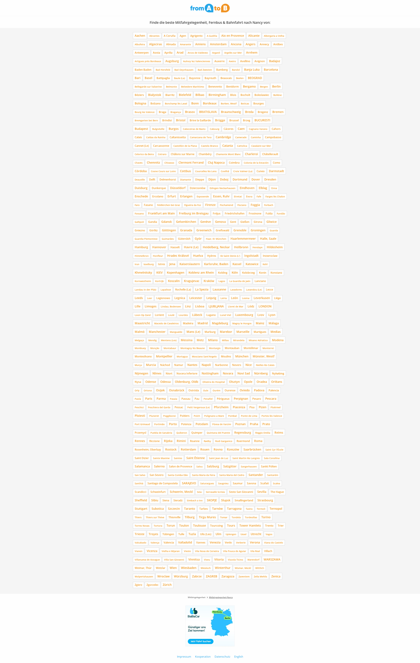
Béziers (139, 95)
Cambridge (223, 137)
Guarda (274, 230)
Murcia (151, 365)
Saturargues (207, 483)
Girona (258, 222)
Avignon (259, 61)
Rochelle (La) (183, 289)
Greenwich (203, 230)
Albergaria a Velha (274, 35)
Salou (199, 466)
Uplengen (231, 534)
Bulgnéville (158, 129)
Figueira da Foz (192, 205)
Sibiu (154, 500)
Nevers (236, 365)
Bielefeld (185, 95)
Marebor (226, 332)
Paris (148, 398)
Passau (185, 399)
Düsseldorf (178, 188)
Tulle (181, 534)
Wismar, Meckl (243, 568)
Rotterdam (188, 449)
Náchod (165, 365)
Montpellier (164, 356)
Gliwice (271, 222)
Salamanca (142, 466)
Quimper (196, 432)
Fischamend (226, 205)
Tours (231, 525)
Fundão (281, 213)
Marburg (210, 332)
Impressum (184, 656)
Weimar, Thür (143, 568)
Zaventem (244, 576)
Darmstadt (276, 171)
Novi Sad (243, 373)
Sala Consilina (272, 458)
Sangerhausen (249, 466)
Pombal (232, 415)
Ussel (243, 534)
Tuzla (192, 534)
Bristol (180, 120)
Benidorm (232, 86)
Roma (258, 441)
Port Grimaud (142, 424)
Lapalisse (166, 289)
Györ (198, 238)
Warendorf (253, 559)
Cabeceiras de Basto (194, 129)
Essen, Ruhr (221, 196)
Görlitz (153, 230)
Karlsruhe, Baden (216, 264)
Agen (183, 36)
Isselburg (149, 264)
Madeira (188, 323)
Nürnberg (261, 373)
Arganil (216, 52)
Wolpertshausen (144, 576)
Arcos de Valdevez (198, 52)
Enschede (141, 196)
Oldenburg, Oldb (186, 382)
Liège (277, 298)
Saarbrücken (252, 449)
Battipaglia (163, 78)
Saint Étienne (195, 458)
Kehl (265, 264)
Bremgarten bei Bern (146, 120)
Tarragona (234, 508)
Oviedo (245, 390)
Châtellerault (270, 154)
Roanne (195, 441)
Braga (162, 112)
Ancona (236, 44)
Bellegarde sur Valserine (148, 86)
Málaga (274, 323)
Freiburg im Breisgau (194, 213)
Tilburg (190, 517)
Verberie (241, 542)
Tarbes (203, 509)
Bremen (278, 112)
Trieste (139, 534)
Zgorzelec (152, 585)
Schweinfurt (158, 492)
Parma (161, 398)
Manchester (157, 332)
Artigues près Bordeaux (148, 61)
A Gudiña (212, 35)
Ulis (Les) (205, 534)
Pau (197, 399)
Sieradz (178, 500)
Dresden (270, 179)
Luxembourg (244, 315)
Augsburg (172, 61)
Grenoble (239, 230)
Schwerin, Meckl (181, 492)
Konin (262, 272)
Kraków (209, 281)
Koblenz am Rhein (201, 272)
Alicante (254, 35)
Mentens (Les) (169, 340)
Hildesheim (275, 247)
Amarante (185, 44)
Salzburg (213, 466)
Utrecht (256, 534)
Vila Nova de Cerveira (207, 551)
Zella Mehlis (260, 576)
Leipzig (211, 298)
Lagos (222, 281)
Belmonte (171, 86)
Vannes (200, 542)
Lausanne (219, 289)
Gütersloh (184, 239)
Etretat (238, 196)
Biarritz (170, 95)
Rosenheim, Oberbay (148, 449)
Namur (178, 365)
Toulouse (199, 525)
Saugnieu (223, 483)
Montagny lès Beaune (192, 348)
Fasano (148, 205)
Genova (220, 222)
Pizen (262, 407)
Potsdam (202, 424)
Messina (186, 340)
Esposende (203, 196)
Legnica (179, 298)
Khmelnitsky (143, 272)
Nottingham (210, 373)
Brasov (190, 112)
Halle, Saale (268, 238)
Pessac (179, 407)
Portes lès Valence (272, 415)
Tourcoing (216, 525)
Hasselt (175, 247)
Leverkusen (262, 298)
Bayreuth (210, 78)
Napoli (206, 365)
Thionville (174, 517)
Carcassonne (161, 146)
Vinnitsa (194, 559)
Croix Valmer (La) (242, 171)
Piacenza (239, 407)
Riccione (154, 441)
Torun (171, 525)
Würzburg (181, 576)
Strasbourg (265, 500)
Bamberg (222, 69)
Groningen (258, 230)
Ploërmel (276, 407)
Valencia (169, 542)
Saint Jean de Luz (218, 458)
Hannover (159, 247)
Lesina (245, 298)
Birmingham (217, 95)
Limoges (151, 306)
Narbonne (221, 365)
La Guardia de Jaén (239, 281)
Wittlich (259, 568)
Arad (180, 52)
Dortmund (240, 179)
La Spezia (201, 289)
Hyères (211, 256)
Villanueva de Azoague (147, 559)
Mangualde (176, 331)
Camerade (241, 137)
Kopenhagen (175, 272)
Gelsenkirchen (186, 222)
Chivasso (169, 162)
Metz (200, 340)
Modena (278, 340)
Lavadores (236, 289)
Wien (173, 568)
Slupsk (225, 500)
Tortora (158, 525)
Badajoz (274, 61)
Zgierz (138, 585)
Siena (165, 500)
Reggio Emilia (262, 432)
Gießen (244, 222)
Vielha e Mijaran (171, 551)
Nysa (138, 382)
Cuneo (261, 171)
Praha (254, 424)
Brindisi (167, 120)
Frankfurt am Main (161, 213)
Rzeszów (233, 449)
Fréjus (216, 213)
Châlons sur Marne (182, 154)
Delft (152, 179)
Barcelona (271, 69)
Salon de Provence (180, 466)
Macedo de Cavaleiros (166, 323)
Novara (228, 373)
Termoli (261, 508)
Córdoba (141, 171)
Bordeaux (210, 103)
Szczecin (174, 508)
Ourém (216, 390)
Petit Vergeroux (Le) (198, 407)
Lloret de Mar (235, 306)
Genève (205, 222)
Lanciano (260, 281)
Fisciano (241, 205)
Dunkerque (159, 188)
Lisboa (199, 306)
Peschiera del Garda (159, 407)
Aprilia (168, 52)
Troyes (153, 534)
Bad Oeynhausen (183, 69)
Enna (274, 188)
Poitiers (184, 416)
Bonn (195, 103)
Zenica (275, 576)
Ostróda (194, 390)
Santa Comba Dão (178, 475)
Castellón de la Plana (185, 145)
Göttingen (169, 230)
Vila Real (255, 551)
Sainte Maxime (161, 458)
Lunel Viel (225, 315)
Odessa (165, 382)
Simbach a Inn (195, 500)
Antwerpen (142, 52)
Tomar (223, 517)
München (241, 356)
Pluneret (154, 415)
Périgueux (223, 399)
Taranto (189, 508)
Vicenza (152, 551)
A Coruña (169, 36)
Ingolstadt (251, 255)
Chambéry (205, 154)
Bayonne (194, 78)
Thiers (138, 517)
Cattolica (242, 145)
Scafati (264, 483)
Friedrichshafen (234, 213)
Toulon (184, 525)
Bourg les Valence (145, 112)
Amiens (200, 44)
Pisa (251, 407)
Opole (248, 382)
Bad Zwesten (205, 69)
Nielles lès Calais (265, 365)
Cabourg (214, 129)
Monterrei (268, 348)
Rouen (204, 449)
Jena (172, 264)
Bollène (277, 95)
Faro (137, 205)
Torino (266, 517)
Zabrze (197, 576)
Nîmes (156, 373)
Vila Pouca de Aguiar (234, 551)
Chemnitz (153, 162)
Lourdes (183, 315)
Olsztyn (234, 382)
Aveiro (232, 61)
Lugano (211, 315)
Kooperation (203, 656)
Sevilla (261, 492)
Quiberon (181, 432)
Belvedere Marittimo (192, 86)
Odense (150, 382)
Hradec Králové (178, 255)
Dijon (212, 179)
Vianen (138, 551)
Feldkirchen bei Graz (168, 205)
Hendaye (257, 247)
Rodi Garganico (223, 441)
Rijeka (168, 441)
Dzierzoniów (197, 188)
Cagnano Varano (258, 129)
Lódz (251, 306)
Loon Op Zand (143, 315)
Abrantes (154, 35)
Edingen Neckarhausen (222, 188)
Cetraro (162, 154)
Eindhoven (247, 188)
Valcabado (140, 542)
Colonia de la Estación (256, 162)
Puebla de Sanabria (161, 432)
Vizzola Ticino (235, 559)
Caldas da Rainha (155, 137)
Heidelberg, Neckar (216, 247)
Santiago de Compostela (162, 483)
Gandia (152, 222)
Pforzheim (221, 407)
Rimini (181, 441)
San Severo (157, 475)
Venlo (228, 542)
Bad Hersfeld (163, 69)
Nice (248, 365)
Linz (188, 306)
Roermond (243, 441)
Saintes (178, 458)
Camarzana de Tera (200, 137)
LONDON (265, 306)
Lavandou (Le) (254, 289)
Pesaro (256, 399)
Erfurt (172, 196)
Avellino (245, 61)
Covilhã (225, 171)
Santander (256, 475)
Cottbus (185, 171)
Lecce (269, 289)
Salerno (159, 466)
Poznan (240, 424)
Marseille (242, 332)
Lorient (159, 315)
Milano (213, 340)
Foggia (255, 205)
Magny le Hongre (242, 323)
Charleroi (251, 154)
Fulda (269, 213)
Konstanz (276, 272)
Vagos (269, 534)
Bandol (236, 69)
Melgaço (139, 340)
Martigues (260, 332)
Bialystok (154, 95)
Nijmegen (141, 373)
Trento (269, 525)
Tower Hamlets (250, 525)
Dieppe (199, 179)
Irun (137, 264)
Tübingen (168, 534)
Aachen (140, 35)
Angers (250, 44)
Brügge (220, 120)
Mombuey (140, 348)
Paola (138, 398)
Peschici (139, 407)
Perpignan (241, 398)
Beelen (240, 78)
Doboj (224, 179)
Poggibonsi (169, 415)
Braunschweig (231, 112)
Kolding (222, 272)
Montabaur (170, 348)
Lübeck (197, 315)
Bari (137, 78)
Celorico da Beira (144, 154)
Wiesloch (206, 568)
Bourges (258, 103)
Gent (233, 222)
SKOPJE (212, 500)
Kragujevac (191, 281)
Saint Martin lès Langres (246, 458)
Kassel (236, 264)
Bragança (175, 112)
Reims (278, 432)
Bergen (264, 86)
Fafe (259, 196)
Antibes (278, 44)
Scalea (276, 483)
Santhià (139, 483)
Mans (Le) (193, 332)
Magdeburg (220, 323)
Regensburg (242, 432)
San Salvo (140, 475)
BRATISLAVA (208, 112)
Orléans (276, 382)
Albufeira (140, 44)
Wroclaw (163, 576)
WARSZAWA (272, 559)
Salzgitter (230, 466)
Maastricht (142, 323)
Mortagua (182, 356)
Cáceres (228, 129)
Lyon (271, 315)
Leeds (139, 298)
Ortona (148, 390)
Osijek (160, 390)
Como (276, 162)
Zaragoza (227, 576)
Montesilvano (143, 356)
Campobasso (273, 137)
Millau (225, 340)
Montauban (232, 348)
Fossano (139, 213)
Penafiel (208, 398)
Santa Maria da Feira (203, 475)
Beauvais (226, 78)
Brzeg (246, 120)
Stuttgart (141, 508)
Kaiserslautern (189, 264)
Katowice (252, 264)
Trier (281, 525)
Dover (256, 179)
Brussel (234, 120)
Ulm (218, 534)
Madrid (203, 323)
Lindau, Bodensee (171, 306)
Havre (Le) (191, 247)
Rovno (218, 449)
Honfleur (158, 255)
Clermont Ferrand (191, 162)
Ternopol (276, 508)
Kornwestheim (143, 281)
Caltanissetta (178, 137)
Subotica (158, 508)
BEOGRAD (255, 78)
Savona (251, 483)
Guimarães (168, 238)
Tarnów (217, 508)
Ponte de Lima (249, 415)
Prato (266, 424)
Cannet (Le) (142, 146)
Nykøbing (278, 373)
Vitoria (219, 559)
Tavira (249, 508)
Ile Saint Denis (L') (230, 255)
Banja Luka (252, 69)
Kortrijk (159, 281)
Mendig (152, 340)
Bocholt (245, 95)
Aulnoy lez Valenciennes (196, 61)
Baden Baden (143, 69)
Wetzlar (160, 568)
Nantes (192, 365)
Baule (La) (179, 78)
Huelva (198, 255)
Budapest (141, 129)
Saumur (238, 483)
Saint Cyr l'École (274, 449)
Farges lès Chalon (275, 196)
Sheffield (141, 500)
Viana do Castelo (273, 542)
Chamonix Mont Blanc (228, 154)
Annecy (264, 44)
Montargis (214, 348)
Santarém (272, 475)
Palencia (274, 390)
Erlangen (186, 196)
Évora (249, 196)
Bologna (140, 103)
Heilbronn (241, 247)
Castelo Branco (209, 145)
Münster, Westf (263, 356)
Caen (241, 129)
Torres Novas (142, 525)
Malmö (140, 332)
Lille (137, 306)
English (238, 656)
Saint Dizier (142, 458)
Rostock (171, 449)
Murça (138, 365)
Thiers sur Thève (155, 517)
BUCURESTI (262, 120)
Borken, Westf (229, 103)
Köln (235, 272)
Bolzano (155, 103)
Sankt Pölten (269, 466)
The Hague (277, 492)
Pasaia (173, 398)
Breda (249, 112)
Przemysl (140, 432)
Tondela (236, 517)
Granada (186, 230)
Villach (268, 551)
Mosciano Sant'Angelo (204, 356)
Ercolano (157, 196)
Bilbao (199, 95)
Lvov (260, 315)
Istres (161, 264)
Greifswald (222, 230)
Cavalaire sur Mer (261, 145)
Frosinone (255, 213)
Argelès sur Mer (233, 52)
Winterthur (223, 568)
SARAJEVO (189, 483)
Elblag (263, 188)
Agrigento (196, 36)
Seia (199, 491)
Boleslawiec (261, 95)
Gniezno (140, 230)
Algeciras (155, 44)
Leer (149, 298)
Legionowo (163, 298)
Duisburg (141, 188)
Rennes (140, 441)
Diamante (185, 179)
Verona (255, 542)
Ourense (230, 390)
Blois (233, 95)
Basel (148, 78)
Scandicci (140, 492)
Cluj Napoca (216, 162)
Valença (155, 542)
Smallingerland (244, 500)
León (234, 298)
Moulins (226, 356)
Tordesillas (251, 517)
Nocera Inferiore (187, 373)
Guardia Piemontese (146, 238)
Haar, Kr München (216, 238)
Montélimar (251, 348)
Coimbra (234, 162)
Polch (197, 415)
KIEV (159, 272)
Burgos (174, 129)
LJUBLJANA (216, 306)
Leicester (195, 298)
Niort (169, 373)
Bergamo (249, 86)
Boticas (245, 103)
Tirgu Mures (207, 517)
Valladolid (185, 542)
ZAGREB (211, 576)
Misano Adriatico (258, 340)
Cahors (276, 129)
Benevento (215, 86)
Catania (227, 145)
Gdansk (166, 222)
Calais (138, 137)
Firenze (210, 205)
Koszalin (174, 281)
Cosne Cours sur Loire (163, 171)
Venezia (215, 542)
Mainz (260, 323)
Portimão (159, 424)
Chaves (139, 162)
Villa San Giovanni (174, 559)
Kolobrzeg (248, 272)
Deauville (140, 179)
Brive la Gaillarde (200, 120)
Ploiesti (140, 415)
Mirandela (238, 340)
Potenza (186, 424)
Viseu (207, 559)
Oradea (262, 382)
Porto (173, 424)
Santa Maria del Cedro (231, 475)
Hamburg (141, 247)
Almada (171, 44)
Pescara (270, 398)
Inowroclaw (270, 256)
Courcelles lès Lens (206, 171)
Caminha (256, 137)
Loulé (171, 315)
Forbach (268, 205)
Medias (276, 332)
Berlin (276, 86)
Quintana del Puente (218, 432)
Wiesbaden (188, 568)
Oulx (205, 390)
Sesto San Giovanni (241, 492)
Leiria (223, 298)
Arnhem (251, 52)
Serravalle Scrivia (215, 491)
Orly (137, 390)
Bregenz (263, 112)
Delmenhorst (167, 179)
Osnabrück (176, 390)
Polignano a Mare (214, 415)
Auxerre (219, 61)
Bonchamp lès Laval (176, 103)
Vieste (187, 551)
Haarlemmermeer (243, 238)
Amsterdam (218, 44)
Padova (259, 390)
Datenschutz (222, 656)
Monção (154, 348)
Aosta (156, 52)
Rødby (207, 441)
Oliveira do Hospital (213, 381)
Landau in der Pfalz (145, 289)
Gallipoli (139, 221)
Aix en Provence (232, 35)
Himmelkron (142, 255)
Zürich (167, 585)
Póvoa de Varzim (221, 424)
